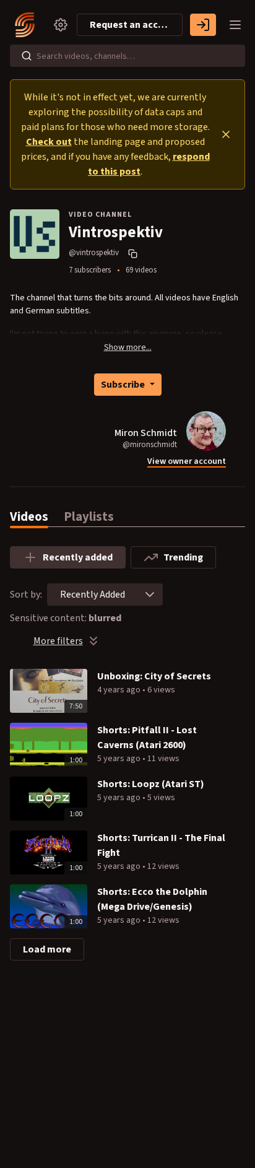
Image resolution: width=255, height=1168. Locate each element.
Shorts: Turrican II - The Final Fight (161, 845)
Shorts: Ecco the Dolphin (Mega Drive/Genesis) (152, 899)
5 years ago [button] (119, 758)
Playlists (89, 517)
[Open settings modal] (61, 25)
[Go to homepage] (27, 25)
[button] (149, 594)
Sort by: (26, 594)
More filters (58, 641)
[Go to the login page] (203, 25)
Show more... (128, 347)
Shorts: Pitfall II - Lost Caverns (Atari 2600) (147, 737)
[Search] (26, 56)
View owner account (186, 461)
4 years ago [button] (119, 690)
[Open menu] (235, 25)
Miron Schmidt (146, 433)
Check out (49, 142)
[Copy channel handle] (134, 253)
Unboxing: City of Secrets (154, 676)
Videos (29, 517)
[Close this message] (226, 134)
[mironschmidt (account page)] (206, 431)
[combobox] (92, 594)
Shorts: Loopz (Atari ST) (150, 784)
